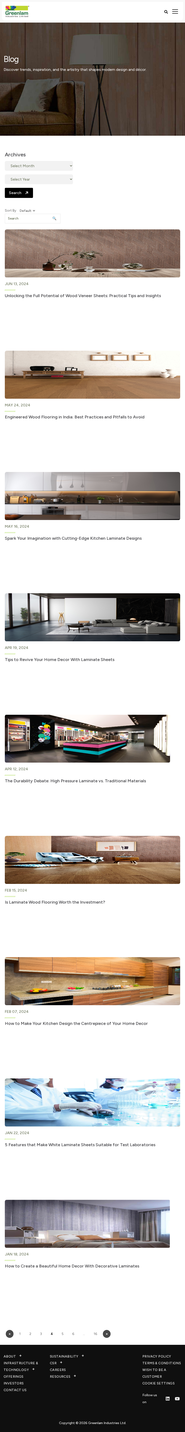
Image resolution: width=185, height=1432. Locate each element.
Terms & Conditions (161, 1363)
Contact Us (15, 1390)
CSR (53, 1363)
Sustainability (64, 1356)
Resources (60, 1377)
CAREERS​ (58, 1370)
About (10, 1356)
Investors (14, 1383)
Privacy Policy (156, 1356)
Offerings (14, 1377)
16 (95, 1334)
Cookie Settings (158, 1383)
